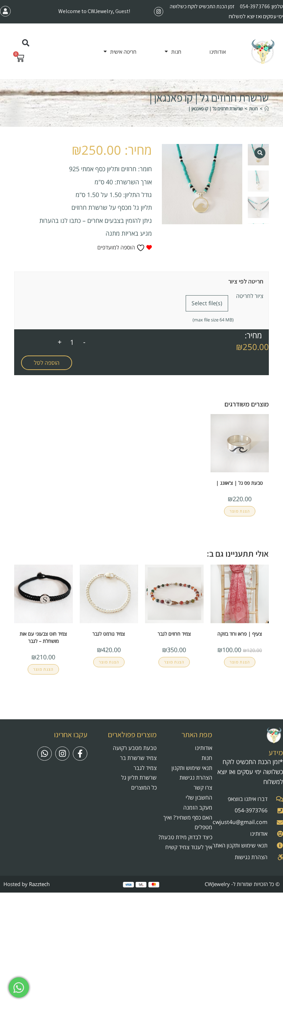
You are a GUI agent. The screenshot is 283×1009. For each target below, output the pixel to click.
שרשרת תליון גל (139, 777)
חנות (176, 51)
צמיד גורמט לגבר (108, 633)
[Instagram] (158, 11)
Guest (122, 11)
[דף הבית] (266, 108)
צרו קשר (203, 787)
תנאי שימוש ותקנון (192, 768)
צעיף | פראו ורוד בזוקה (239, 633)
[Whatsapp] (44, 754)
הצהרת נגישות (195, 777)
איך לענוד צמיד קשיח (188, 847)
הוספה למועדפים (116, 247)
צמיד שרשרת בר (138, 758)
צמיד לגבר (145, 768)
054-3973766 (255, 6)
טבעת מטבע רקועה (135, 748)
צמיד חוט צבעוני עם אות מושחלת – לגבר (43, 637)
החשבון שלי (199, 797)
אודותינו (217, 51)
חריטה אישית (123, 51)
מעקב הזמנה (197, 807)
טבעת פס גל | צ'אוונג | (239, 483)
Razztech (39, 884)
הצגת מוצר (240, 511)
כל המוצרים (144, 787)
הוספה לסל (46, 363)
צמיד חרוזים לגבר (174, 633)
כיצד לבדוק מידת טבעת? (185, 837)
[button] (25, 43)
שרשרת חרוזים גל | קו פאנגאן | (215, 108)
